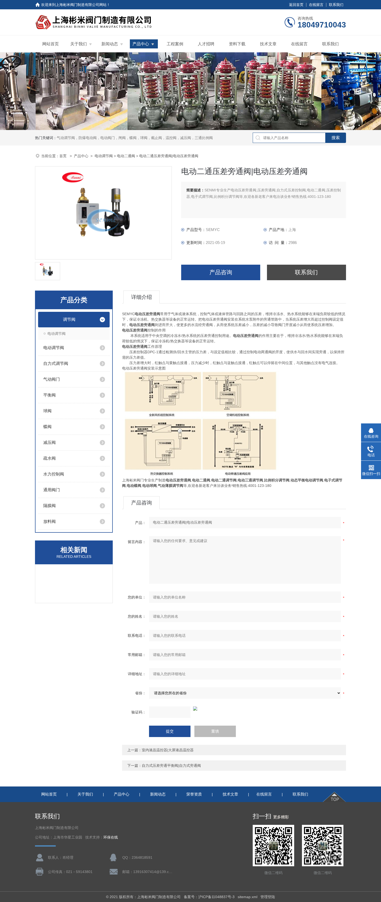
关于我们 (78, 44)
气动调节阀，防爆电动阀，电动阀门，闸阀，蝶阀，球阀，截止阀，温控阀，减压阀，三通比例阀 (135, 138)
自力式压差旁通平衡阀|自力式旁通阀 (171, 765)
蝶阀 (47, 426)
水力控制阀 (53, 474)
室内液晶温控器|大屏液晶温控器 (168, 750)
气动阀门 (51, 379)
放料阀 (49, 521)
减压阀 (49, 442)
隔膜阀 (49, 505)
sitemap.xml (247, 897)
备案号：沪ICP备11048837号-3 (209, 897)
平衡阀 (49, 395)
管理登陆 (267, 897)
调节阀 (69, 319)
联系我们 (336, 5)
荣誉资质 (194, 794)
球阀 (47, 411)
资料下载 (237, 44)
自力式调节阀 (55, 363)
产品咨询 (220, 272)
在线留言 (316, 5)
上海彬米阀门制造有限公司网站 (81, 5)
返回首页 (296, 5)
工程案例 (175, 44)
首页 (63, 156)
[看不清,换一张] (234, 708)
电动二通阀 (126, 156)
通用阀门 (51, 490)
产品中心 (140, 44)
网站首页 (50, 44)
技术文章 (268, 44)
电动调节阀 (104, 156)
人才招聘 (206, 44)
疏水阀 (49, 458)
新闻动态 (109, 44)
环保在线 (110, 837)
